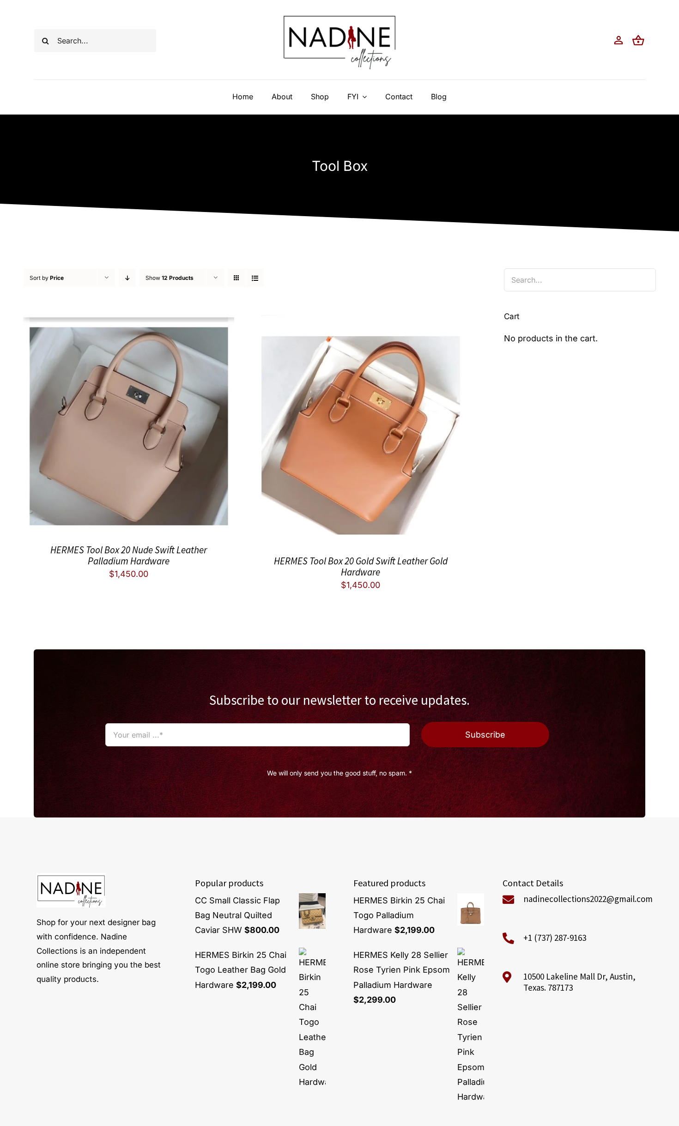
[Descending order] (127, 277)
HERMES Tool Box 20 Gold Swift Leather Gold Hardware (361, 566)
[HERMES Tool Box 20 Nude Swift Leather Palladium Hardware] (128, 322)
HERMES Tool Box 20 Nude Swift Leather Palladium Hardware (128, 555)
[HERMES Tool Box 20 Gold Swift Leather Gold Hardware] (360, 322)
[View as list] (255, 278)
